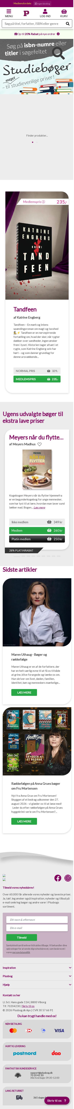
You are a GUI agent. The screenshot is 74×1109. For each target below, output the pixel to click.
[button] (33, 91)
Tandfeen (25, 309)
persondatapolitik (21, 952)
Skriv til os (28, 1006)
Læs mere (39, 507)
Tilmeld (21, 937)
